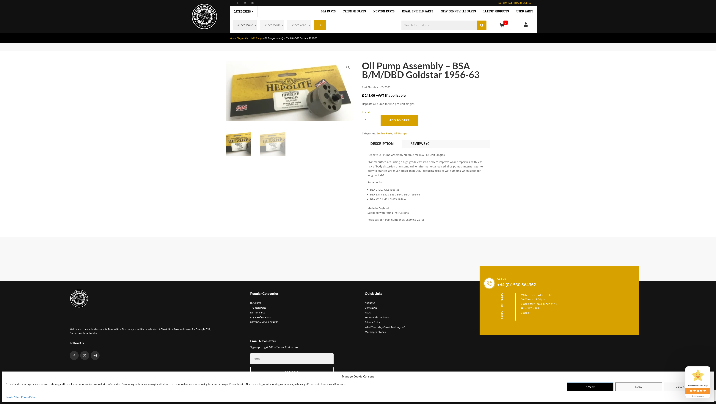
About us (370, 303)
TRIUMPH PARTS (354, 11)
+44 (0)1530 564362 (514, 3)
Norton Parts (257, 312)
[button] (348, 67)
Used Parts (524, 11)
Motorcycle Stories (375, 332)
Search (320, 25)
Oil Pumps (257, 38)
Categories (242, 11)
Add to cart (399, 120)
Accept (590, 387)
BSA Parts (255, 303)
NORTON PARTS (384, 11)
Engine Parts (244, 38)
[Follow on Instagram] (253, 3)
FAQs (368, 312)
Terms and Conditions (377, 317)
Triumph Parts (258, 307)
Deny (638, 387)
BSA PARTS (328, 11)
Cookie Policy (12, 397)
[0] (502, 25)
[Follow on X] (245, 3)
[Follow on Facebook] (238, 3)
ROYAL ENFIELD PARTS (417, 11)
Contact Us (371, 307)
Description (382, 143)
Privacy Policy (28, 397)
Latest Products (496, 11)
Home (233, 38)
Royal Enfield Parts (260, 317)
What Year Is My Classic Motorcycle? (385, 327)
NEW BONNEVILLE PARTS (458, 11)
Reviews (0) (420, 143)
